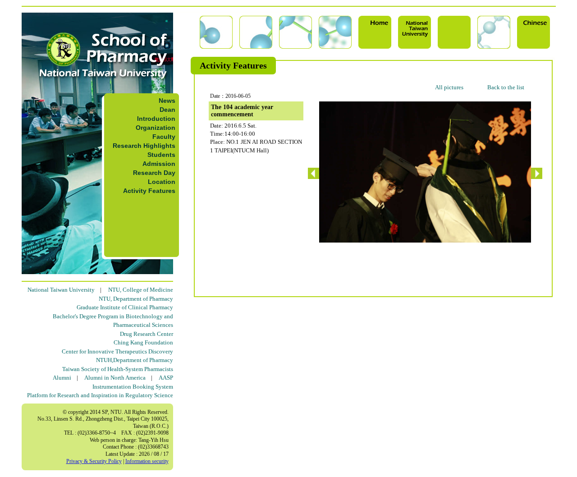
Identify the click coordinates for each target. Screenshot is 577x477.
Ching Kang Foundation (143, 342)
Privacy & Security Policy (94, 461)
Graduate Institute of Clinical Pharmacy (125, 307)
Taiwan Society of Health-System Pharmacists (117, 369)
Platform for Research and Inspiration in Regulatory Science (100, 395)
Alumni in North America (115, 377)
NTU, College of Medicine (140, 289)
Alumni (62, 377)
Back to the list (505, 87)
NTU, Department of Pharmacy (136, 298)
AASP (166, 377)
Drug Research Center (146, 333)
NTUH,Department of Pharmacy (134, 360)
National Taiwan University (61, 289)
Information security (147, 461)
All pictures (449, 87)
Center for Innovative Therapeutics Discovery (117, 351)
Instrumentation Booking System (132, 386)
